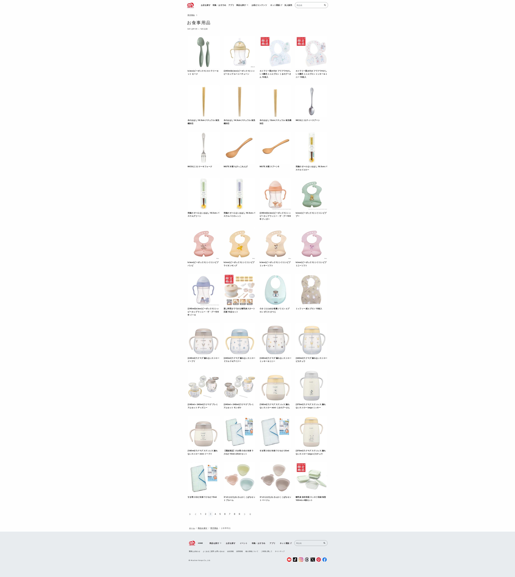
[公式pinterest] (318, 559)
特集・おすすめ (219, 5)
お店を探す (206, 5)
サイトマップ (280, 551)
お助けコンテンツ (259, 5)
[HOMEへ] (190, 5)
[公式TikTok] (295, 559)
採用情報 (239, 551)
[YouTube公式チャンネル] (289, 559)
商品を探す (202, 528)
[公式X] (312, 559)
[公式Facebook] (324, 559)
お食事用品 (226, 528)
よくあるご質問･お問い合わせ (214, 551)
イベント (244, 543)
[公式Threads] (306, 559)
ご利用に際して (266, 551)
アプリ (231, 5)
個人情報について (251, 551)
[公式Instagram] (301, 559)
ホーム (192, 528)
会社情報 (230, 551)
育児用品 (191, 15)
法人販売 (288, 5)
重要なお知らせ (194, 551)
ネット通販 (275, 5)
